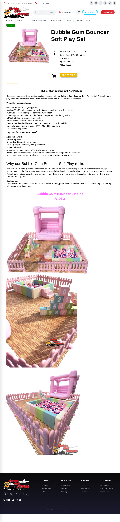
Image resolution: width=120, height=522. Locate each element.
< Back (10, 25)
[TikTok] (110, 3)
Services (64, 488)
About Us (45, 485)
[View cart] (78, 12)
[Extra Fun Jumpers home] (20, 484)
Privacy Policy (85, 488)
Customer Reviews (106, 488)
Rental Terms (104, 485)
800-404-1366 (13, 500)
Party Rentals (56, 21)
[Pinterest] (101, 3)
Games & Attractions (38, 21)
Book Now (108, 12)
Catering (64, 492)
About (69, 21)
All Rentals (9, 21)
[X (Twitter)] (105, 3)
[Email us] (114, 3)
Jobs (43, 492)
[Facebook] (91, 3)
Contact (79, 21)
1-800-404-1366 (43, 3)
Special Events (66, 485)
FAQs (88, 21)
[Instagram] (96, 3)
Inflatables (20, 21)
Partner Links (104, 492)
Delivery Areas (46, 488)
